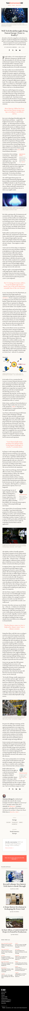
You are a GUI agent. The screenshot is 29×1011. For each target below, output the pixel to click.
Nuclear (8, 822)
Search (13, 5)
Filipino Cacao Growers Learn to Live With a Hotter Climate (7, 946)
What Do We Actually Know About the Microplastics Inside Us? (21, 958)
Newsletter (3, 1003)
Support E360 (4, 996)
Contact (3, 995)
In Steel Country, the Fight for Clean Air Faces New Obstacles (20, 946)
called (13, 406)
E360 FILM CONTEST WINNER (6, 943)
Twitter (13, 50)
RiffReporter (12, 806)
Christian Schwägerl (11, 47)
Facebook (9, 50)
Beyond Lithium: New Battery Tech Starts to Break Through (14, 885)
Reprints (3, 993)
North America (14, 831)
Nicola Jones (15, 888)
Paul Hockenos (15, 911)
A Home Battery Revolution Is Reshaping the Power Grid (14, 908)
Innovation (14, 824)
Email (20, 50)
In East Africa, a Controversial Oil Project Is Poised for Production (14, 931)
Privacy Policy (4, 998)
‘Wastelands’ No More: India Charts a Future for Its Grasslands (7, 970)
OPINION (3, 955)
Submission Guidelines (6, 999)
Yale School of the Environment (14, 1007)
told (5, 298)
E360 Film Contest (5, 961)
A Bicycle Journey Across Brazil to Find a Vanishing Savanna (6, 952)
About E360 (18, 5)
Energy (14, 820)
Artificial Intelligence (6, 1001)
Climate (16, 972)
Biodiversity (4, 967)
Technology (15, 822)
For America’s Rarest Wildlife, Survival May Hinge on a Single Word (7, 958)
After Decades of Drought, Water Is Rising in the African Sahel (7, 976)
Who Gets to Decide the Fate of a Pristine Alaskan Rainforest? (7, 964)
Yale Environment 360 (14, 3)
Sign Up (23, 161)
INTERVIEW (17, 955)
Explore (9, 5)
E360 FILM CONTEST (5, 949)
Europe (14, 833)
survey (19, 149)
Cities (16, 943)
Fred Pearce (15, 934)
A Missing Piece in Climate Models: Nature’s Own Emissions (20, 975)
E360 (3, 989)
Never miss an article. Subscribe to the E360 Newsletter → (14, 858)
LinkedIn (16, 50)
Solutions (17, 949)
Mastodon (12, 812)
